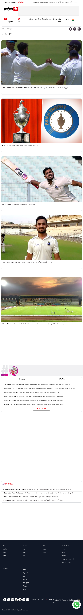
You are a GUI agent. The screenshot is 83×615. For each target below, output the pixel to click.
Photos (25, 586)
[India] (73, 20)
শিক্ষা (4, 556)
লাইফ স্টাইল (59, 20)
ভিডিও (24, 589)
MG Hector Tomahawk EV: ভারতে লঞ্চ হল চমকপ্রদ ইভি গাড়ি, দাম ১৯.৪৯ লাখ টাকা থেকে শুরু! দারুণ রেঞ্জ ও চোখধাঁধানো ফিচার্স (49, 2)
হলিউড (24, 553)
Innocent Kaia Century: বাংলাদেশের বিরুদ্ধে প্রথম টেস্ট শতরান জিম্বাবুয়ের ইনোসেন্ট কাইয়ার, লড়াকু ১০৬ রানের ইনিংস (34, 405)
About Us (58, 600)
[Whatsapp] (79, 29)
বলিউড (24, 549)
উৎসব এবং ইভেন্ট (66, 562)
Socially (22, 22)
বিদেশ (39, 19)
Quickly (11, 22)
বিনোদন (55, 19)
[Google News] (23, 599)
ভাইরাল (67, 19)
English (34, 599)
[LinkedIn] (20, 599)
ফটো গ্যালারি (26, 583)
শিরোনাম (5, 569)
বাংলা (47, 599)
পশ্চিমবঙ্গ (31, 19)
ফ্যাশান (64, 556)
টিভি (24, 556)
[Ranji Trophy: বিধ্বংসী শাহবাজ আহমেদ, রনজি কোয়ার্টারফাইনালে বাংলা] (41, 121)
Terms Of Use (66, 600)
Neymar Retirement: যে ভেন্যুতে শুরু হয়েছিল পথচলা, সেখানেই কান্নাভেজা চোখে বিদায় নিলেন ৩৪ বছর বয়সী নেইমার (33, 397)
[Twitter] (74, 29)
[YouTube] (12, 599)
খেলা (50, 19)
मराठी (43, 599)
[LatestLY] (11, 9)
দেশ (36, 19)
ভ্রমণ (63, 553)
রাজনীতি (5, 549)
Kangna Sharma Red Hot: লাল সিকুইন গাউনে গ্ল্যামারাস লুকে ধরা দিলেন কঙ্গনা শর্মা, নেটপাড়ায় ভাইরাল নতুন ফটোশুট (33, 401)
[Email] (27, 599)
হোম (3, 29)
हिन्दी (39, 599)
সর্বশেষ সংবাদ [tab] (21, 379)
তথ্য (4, 553)
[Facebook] (70, 29)
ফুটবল (44, 553)
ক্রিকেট (44, 549)
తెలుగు (51, 599)
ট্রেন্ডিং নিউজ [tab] (62, 379)
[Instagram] (16, 599)
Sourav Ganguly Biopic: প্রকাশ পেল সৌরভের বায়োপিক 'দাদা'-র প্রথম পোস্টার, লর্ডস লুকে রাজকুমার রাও (31, 393)
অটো (24, 576)
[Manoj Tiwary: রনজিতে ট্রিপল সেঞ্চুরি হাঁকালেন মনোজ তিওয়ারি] (41, 179)
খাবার (63, 549)
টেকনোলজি (45, 19)
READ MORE (41, 409)
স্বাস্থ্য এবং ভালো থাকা (68, 559)
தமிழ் (52, 602)
